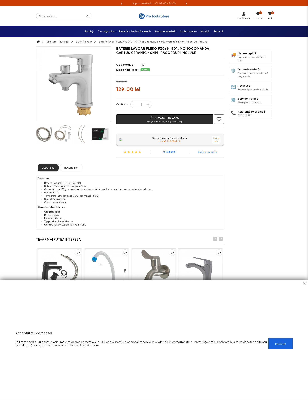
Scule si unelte (188, 31)
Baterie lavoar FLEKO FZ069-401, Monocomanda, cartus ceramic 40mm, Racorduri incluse (153, 41)
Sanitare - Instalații (164, 31)
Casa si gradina (106, 31)
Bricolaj (89, 31)
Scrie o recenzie (207, 151)
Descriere (48, 167)
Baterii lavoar (84, 41)
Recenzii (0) (71, 167)
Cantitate (122, 104)
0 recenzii (169, 151)
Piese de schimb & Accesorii (134, 31)
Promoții (218, 31)
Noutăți (205, 31)
